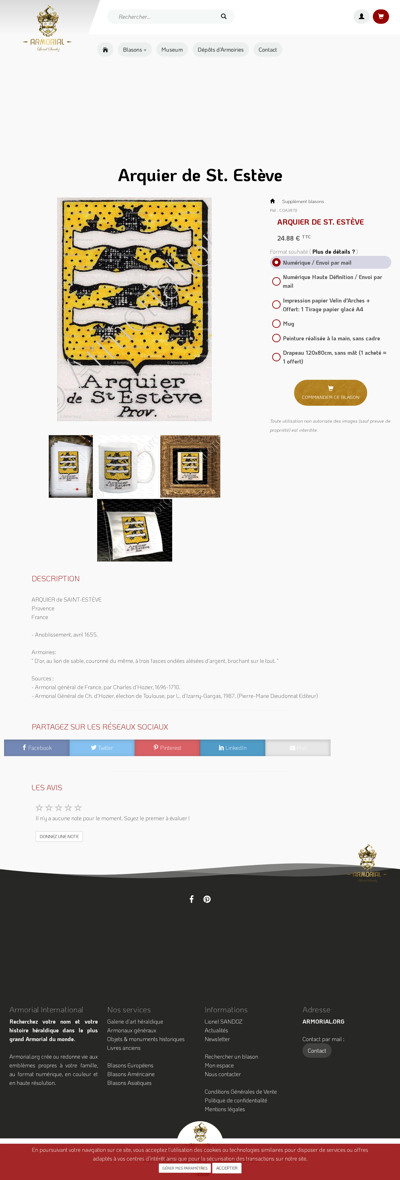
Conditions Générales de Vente (241, 1091)
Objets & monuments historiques (146, 1039)
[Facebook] (191, 899)
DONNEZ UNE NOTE (59, 836)
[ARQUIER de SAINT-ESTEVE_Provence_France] (135, 309)
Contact (268, 49)
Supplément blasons (303, 201)
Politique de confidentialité (236, 1100)
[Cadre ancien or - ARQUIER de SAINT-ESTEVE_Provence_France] (190, 466)
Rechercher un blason (231, 1056)
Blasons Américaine (131, 1074)
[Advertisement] (200, 111)
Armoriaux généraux (131, 1030)
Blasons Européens (130, 1065)
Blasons (133, 49)
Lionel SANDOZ (223, 1021)
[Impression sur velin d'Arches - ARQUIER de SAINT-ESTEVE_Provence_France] (71, 466)
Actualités (216, 1030)
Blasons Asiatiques (129, 1082)
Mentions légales (225, 1109)
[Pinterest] (207, 899)
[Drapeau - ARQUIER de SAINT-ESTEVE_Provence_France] (135, 529)
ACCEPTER (227, 1168)
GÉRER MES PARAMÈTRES (185, 1168)
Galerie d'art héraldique (135, 1021)
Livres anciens (124, 1047)
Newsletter (217, 1039)
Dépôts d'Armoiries (221, 49)
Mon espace (219, 1065)
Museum (172, 49)
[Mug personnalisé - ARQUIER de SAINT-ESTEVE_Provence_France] (127, 466)
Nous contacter (223, 1074)
